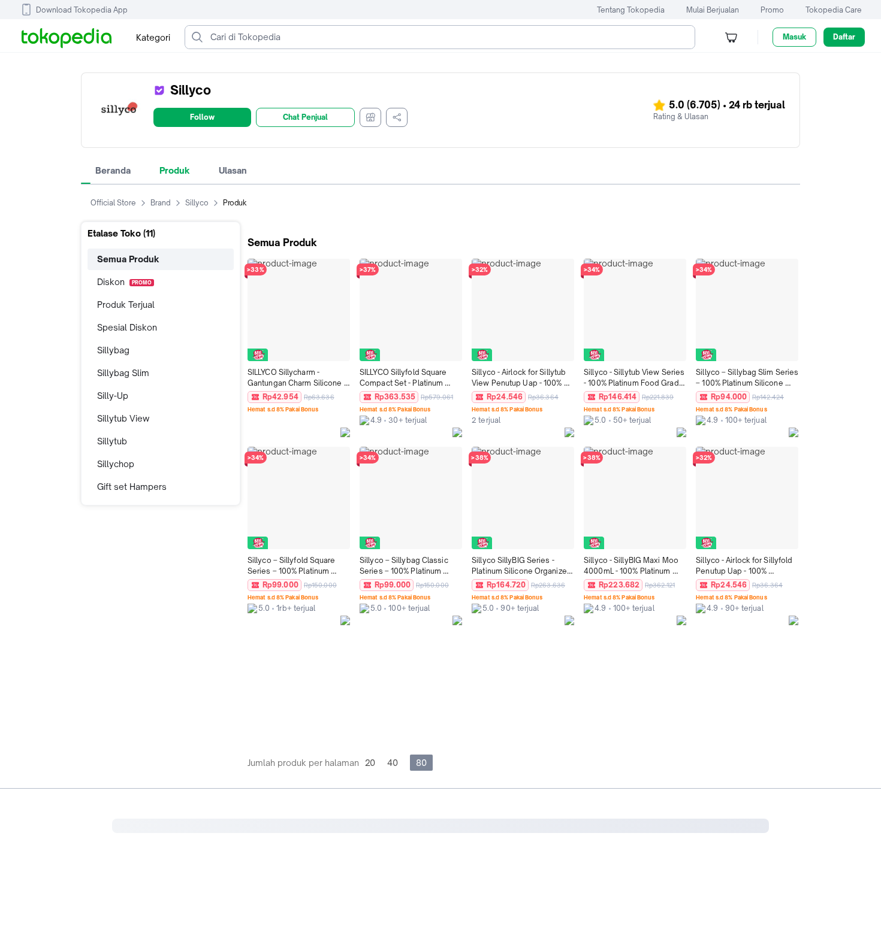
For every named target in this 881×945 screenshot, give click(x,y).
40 (392, 763)
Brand (160, 202)
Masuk (794, 36)
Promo (772, 9)
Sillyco (197, 202)
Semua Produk (128, 259)
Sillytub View (123, 418)
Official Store (113, 202)
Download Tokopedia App (82, 9)
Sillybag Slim (123, 373)
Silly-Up (112, 395)
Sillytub (112, 441)
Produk (174, 170)
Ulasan (233, 170)
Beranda (113, 170)
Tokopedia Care (833, 9)
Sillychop (115, 464)
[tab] (113, 171)
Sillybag (113, 350)
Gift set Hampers (132, 486)
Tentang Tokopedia (631, 9)
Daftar (844, 36)
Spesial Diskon (127, 327)
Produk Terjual (126, 304)
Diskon (124, 282)
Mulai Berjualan (712, 9)
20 (370, 763)
